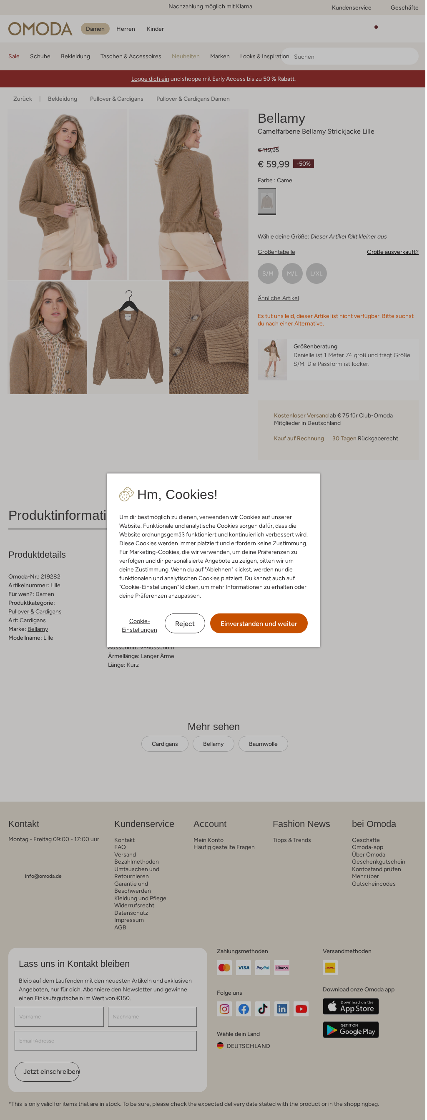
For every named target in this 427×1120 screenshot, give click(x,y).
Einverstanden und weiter (259, 623)
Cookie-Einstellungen (139, 625)
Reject (185, 623)
